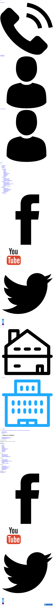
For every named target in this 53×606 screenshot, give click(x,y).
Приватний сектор (4, 438)
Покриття (5, 169)
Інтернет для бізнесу (6, 182)
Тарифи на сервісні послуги (6, 466)
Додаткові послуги (6, 179)
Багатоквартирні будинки (5, 437)
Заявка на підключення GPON (8, 180)
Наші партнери (6, 174)
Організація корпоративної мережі (8, 183)
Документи (5, 175)
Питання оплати (6, 191)
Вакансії (5, 193)
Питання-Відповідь (6, 189)
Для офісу (3, 181)
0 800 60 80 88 (2, 55)
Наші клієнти (4, 450)
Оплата (3, 186)
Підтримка (3, 187)
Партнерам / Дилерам (7, 173)
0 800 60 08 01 (2, 2)
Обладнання (5, 172)
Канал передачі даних (7, 184)
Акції (4, 170)
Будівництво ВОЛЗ (4, 460)
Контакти (5, 176)
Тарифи (5, 185)
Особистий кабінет (3, 108)
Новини (5, 171)
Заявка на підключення (17, 430)
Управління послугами (7, 190)
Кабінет (1, 162)
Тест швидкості (6, 188)
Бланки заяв (3, 469)
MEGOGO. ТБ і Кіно (7, 178)
